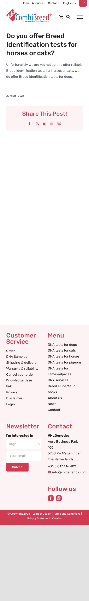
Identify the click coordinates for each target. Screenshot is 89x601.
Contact (54, 410)
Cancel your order (20, 374)
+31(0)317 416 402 (62, 466)
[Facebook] (51, 498)
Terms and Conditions (67, 513)
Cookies (57, 518)
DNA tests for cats (62, 350)
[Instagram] (59, 498)
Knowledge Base (19, 380)
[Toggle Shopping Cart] (61, 17)
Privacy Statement (38, 518)
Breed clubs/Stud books (62, 389)
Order (10, 351)
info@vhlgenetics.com (69, 472)
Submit (17, 467)
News (52, 404)
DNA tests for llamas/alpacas (59, 371)
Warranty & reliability (22, 368)
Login (10, 404)
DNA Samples (16, 357)
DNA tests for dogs (62, 345)
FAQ (9, 386)
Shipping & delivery (21, 363)
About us (55, 398)
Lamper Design (41, 513)
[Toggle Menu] (79, 17)
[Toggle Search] (68, 17)
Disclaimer (14, 398)
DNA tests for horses (63, 356)
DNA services (58, 380)
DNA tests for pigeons (65, 362)
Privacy (12, 392)
